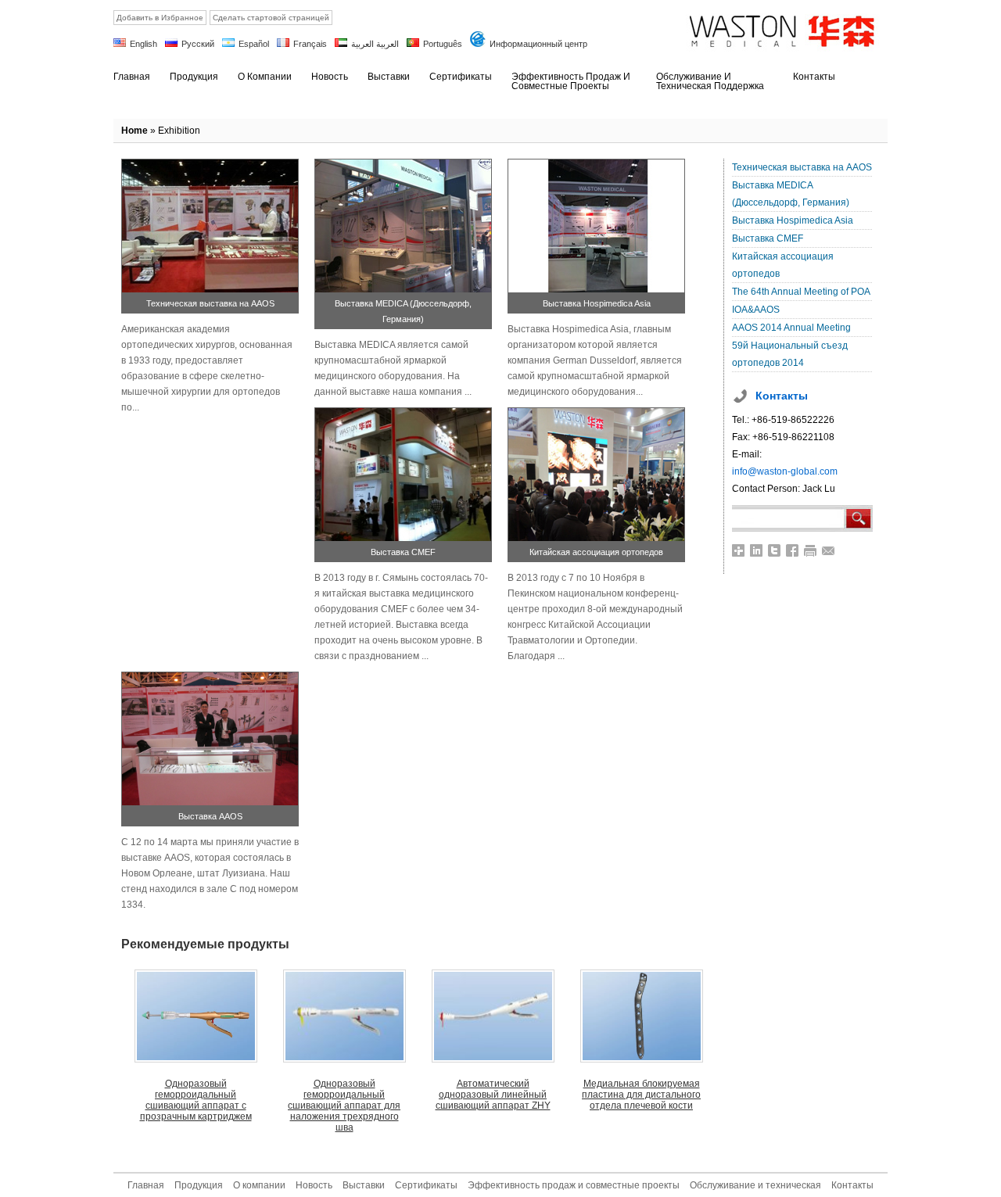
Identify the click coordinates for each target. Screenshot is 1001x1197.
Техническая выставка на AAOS (210, 303)
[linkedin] (756, 550)
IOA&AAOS (756, 309)
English (143, 43)
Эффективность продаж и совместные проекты (574, 1185)
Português (442, 43)
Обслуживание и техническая (755, 1185)
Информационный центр (538, 43)
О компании (259, 1185)
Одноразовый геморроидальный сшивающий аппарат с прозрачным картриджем (196, 1100)
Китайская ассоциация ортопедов (596, 552)
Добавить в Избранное (160, 17)
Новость (314, 1185)
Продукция (198, 1185)
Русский (197, 43)
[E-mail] (828, 550)
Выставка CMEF (403, 552)
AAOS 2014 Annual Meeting (791, 327)
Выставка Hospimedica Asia (597, 303)
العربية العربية (375, 43)
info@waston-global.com (785, 471)
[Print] (810, 550)
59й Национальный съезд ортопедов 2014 (790, 354)
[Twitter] (774, 550)
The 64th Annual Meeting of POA (801, 291)
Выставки (364, 1185)
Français (310, 43)
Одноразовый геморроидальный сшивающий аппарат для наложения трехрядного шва (344, 1105)
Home (134, 130)
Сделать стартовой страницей (271, 17)
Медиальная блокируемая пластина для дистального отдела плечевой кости (641, 1094)
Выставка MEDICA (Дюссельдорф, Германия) (790, 194)
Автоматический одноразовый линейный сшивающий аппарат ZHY (493, 1094)
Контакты (852, 1185)
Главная (145, 1185)
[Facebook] (792, 550)
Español (254, 43)
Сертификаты (426, 1185)
